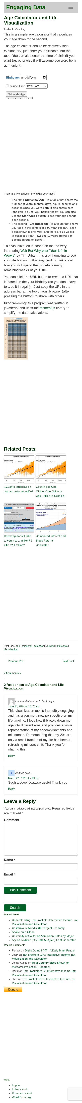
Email (9, 874)
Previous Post (16, 661)
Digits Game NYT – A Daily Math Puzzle (50, 950)
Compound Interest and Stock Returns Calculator (51, 540)
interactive (62, 646)
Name (9, 860)
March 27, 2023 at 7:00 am (23, 778)
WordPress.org (21, 1097)
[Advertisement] (41, 402)
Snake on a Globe (23, 932)
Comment (11, 820)
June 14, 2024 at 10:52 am (23, 706)
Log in (16, 1085)
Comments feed (22, 1093)
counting (50, 646)
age (18, 646)
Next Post (68, 661)
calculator (27, 646)
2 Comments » (12, 673)
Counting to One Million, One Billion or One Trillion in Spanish (50, 491)
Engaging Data (25, 7)
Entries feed (19, 1089)
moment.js (47, 308)
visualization (11, 649)
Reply (11, 755)
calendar (39, 646)
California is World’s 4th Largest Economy (38, 928)
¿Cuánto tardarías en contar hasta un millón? (18, 489)
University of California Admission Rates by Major (43, 936)
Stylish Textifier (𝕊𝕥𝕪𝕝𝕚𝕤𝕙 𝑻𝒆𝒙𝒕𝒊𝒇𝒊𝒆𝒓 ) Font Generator (44, 939)
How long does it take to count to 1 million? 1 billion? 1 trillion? (18, 540)
